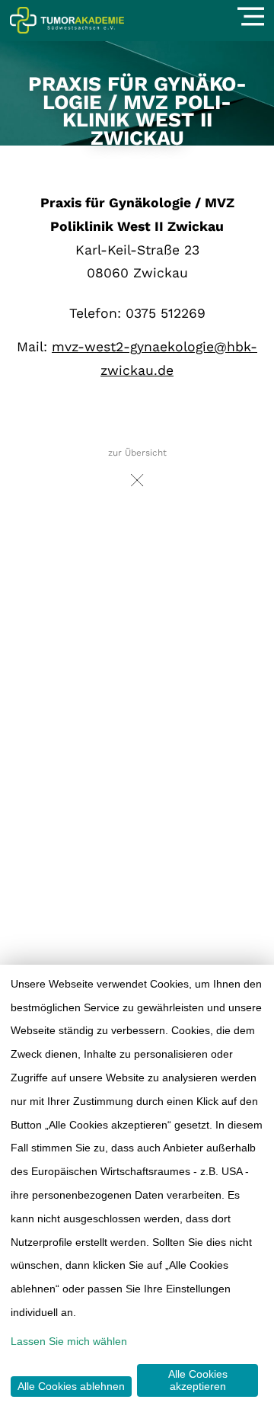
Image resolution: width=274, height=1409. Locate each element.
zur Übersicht (137, 452)
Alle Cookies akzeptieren (198, 1380)
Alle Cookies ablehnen (71, 1386)
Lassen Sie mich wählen (69, 1341)
